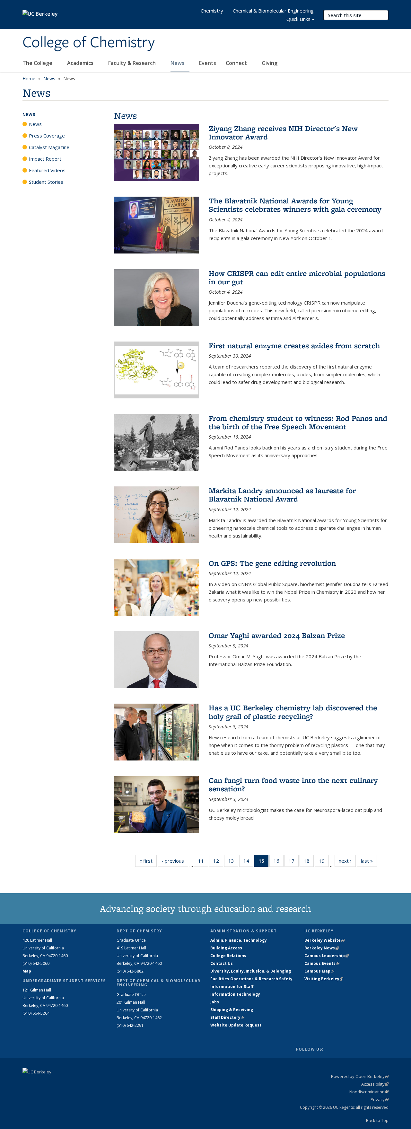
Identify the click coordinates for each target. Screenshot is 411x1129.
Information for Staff (231, 986)
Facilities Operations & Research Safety (251, 979)
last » (369, 861)
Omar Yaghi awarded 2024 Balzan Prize (277, 635)
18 (309, 862)
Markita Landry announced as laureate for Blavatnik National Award (282, 494)
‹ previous (175, 861)
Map (26, 971)
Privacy (380, 1099)
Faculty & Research (132, 63)
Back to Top (377, 1120)
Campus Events (321, 963)
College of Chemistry (88, 42)
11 (203, 862)
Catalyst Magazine (49, 147)
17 (294, 862)
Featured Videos (47, 170)
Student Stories (46, 182)
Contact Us (221, 963)
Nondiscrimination (369, 1092)
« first (148, 861)
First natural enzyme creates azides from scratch (294, 346)
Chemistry (212, 10)
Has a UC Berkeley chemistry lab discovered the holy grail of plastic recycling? (293, 712)
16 (279, 862)
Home (28, 79)
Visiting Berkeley (323, 979)
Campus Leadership (326, 955)
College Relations (228, 955)
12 (218, 862)
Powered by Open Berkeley (360, 1076)
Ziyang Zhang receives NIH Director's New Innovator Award (283, 132)
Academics (81, 63)
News (178, 63)
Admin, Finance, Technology (238, 940)
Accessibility (375, 1084)
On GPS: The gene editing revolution (272, 563)
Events (207, 63)
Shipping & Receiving (231, 1009)
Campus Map (319, 971)
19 (324, 862)
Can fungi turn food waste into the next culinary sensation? (293, 784)
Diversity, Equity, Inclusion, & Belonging (250, 971)
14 (248, 862)
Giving (269, 63)
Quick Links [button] (298, 19)
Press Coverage (47, 135)
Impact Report (45, 159)
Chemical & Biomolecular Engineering (273, 10)
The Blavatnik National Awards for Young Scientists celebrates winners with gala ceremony (295, 205)
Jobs (214, 1002)
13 (233, 862)
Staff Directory (227, 1017)
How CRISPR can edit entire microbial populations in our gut (297, 277)
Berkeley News (321, 948)
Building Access (226, 948)
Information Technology (235, 994)
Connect (237, 63)
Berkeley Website (324, 940)
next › (347, 861)
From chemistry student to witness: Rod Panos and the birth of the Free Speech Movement (298, 422)
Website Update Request (235, 1025)
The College (38, 63)
